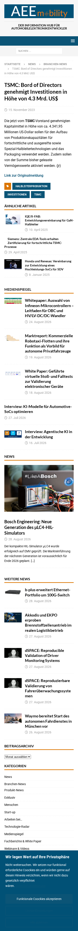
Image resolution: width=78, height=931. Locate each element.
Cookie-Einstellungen (39, 910)
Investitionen (17, 194)
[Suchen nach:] (39, 51)
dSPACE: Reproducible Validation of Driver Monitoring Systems (44, 655)
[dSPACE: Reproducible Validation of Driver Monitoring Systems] (13, 653)
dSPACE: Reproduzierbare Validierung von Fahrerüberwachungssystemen (48, 688)
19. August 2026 (40, 357)
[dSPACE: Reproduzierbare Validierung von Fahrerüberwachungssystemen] (13, 683)
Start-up (9, 812)
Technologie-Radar (16, 826)
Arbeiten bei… (13, 819)
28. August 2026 (19, 539)
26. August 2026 (40, 732)
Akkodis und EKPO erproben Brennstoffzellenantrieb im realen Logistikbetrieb (48, 623)
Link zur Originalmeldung (23, 175)
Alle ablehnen (39, 922)
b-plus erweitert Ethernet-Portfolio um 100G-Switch (47, 592)
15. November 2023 (21, 110)
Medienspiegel (17, 289)
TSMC (37, 194)
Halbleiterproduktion (31, 186)
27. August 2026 (40, 636)
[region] (39, 890)
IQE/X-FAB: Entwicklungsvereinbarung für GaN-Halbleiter (49, 220)
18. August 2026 (40, 392)
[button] (72, 40)
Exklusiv (9, 797)
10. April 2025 (38, 229)
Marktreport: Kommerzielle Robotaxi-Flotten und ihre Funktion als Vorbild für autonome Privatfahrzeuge (49, 343)
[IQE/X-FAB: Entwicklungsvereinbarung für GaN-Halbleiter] (13, 219)
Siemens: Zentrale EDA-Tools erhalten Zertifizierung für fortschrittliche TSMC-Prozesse (33, 243)
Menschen (11, 805)
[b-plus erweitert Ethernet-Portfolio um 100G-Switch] (13, 592)
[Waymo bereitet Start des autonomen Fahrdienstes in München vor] (13, 718)
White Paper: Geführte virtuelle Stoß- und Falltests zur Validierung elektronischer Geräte (49, 379)
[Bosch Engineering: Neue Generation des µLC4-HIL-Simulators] (39, 488)
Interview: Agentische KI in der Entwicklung (48, 434)
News (32, 64)
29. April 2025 (17, 252)
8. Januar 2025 (39, 274)
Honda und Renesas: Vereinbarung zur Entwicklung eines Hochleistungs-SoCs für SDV (48, 265)
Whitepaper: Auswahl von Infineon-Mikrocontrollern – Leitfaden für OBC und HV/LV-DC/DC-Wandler (49, 308)
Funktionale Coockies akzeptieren (39, 899)
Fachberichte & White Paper (22, 841)
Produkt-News (14, 790)
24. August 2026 (40, 322)
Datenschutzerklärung (31, 886)
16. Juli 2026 (37, 443)
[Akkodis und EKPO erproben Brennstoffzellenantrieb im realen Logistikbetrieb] (13, 617)
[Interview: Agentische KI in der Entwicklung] (13, 434)
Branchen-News (15, 784)
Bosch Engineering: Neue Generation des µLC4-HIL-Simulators (29, 527)
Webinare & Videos (16, 848)
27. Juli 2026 (17, 418)
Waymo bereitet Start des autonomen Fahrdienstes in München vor (48, 721)
